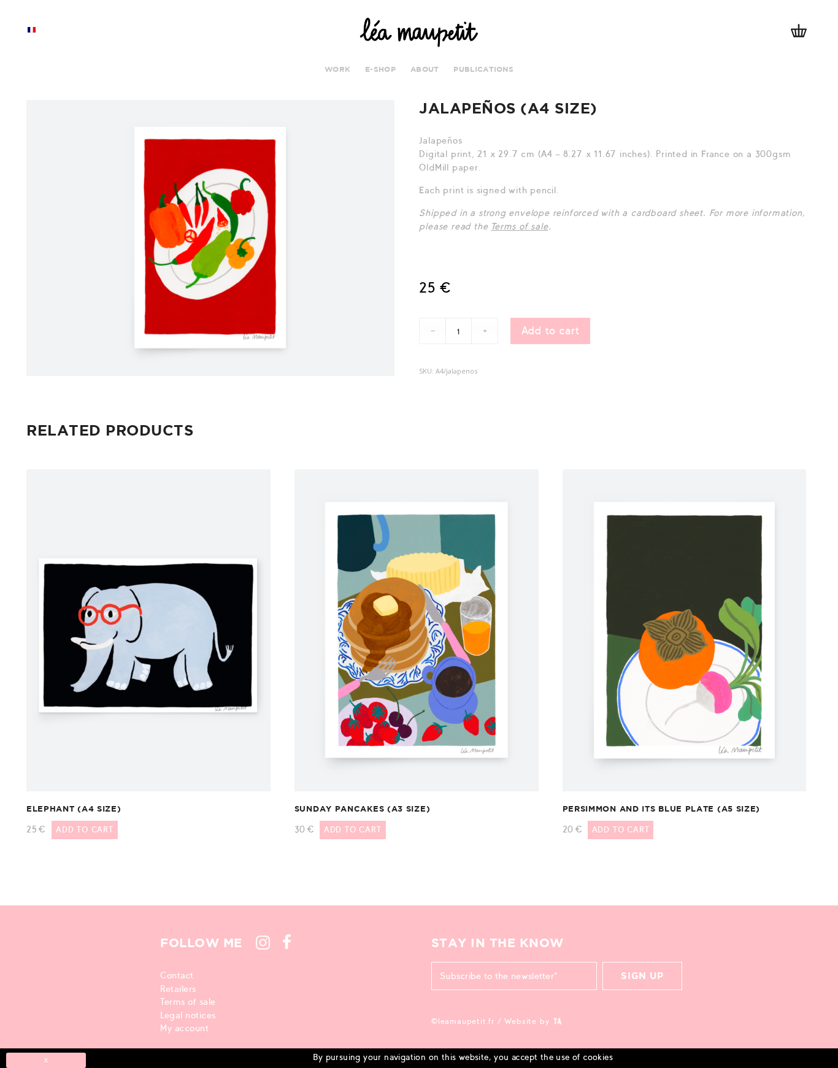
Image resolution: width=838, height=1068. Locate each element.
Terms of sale (519, 226)
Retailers (178, 988)
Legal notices (188, 1015)
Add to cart (550, 330)
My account (184, 1028)
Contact (177, 975)
